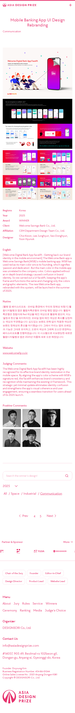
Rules (26, 603)
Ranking (25, 610)
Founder (34, 573)
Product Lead (36, 581)
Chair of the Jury (14, 573)
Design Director (13, 581)
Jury (16, 603)
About (7, 603)
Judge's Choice (55, 610)
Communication (51, 494)
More (66, 542)
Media (37, 610)
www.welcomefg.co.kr (15, 353)
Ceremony (10, 610)
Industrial (29, 494)
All (5, 494)
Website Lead (57, 581)
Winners (51, 603)
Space (15, 494)
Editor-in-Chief (53, 573)
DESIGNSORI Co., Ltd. (17, 628)
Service (38, 603)
